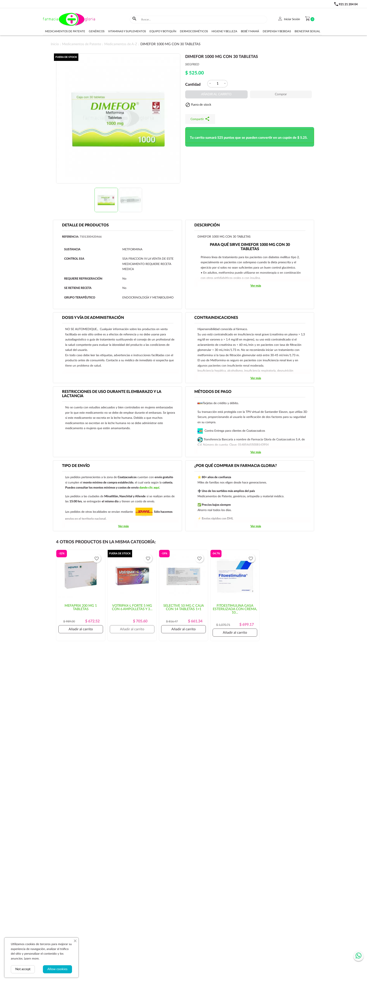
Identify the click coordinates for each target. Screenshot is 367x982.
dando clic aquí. (149, 487)
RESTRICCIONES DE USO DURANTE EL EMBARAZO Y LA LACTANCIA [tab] (111, 394)
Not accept (22, 969)
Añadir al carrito (216, 94)
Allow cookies (57, 969)
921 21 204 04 (348, 4)
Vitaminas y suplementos (127, 31)
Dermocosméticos (194, 31)
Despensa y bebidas (277, 31)
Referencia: (70, 236)
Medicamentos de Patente (65, 31)
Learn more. (31, 958)
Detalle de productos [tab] (85, 225)
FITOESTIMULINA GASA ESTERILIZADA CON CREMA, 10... (235, 609)
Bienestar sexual (307, 31)
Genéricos (96, 31)
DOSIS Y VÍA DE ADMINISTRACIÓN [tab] (93, 318)
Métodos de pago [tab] (212, 392)
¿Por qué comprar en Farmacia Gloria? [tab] (235, 466)
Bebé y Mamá (250, 31)
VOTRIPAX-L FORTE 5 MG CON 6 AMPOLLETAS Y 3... (132, 607)
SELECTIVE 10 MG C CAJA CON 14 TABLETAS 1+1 (183, 607)
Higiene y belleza (224, 31)
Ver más (255, 285)
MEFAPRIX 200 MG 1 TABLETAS (81, 607)
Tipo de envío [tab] (76, 466)
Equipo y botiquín (163, 31)
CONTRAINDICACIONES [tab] (216, 318)
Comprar (281, 94)
